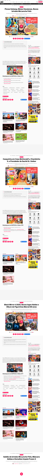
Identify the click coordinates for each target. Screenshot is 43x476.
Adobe (16, 385)
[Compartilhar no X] (19, 38)
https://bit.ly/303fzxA (7, 381)
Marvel (7, 388)
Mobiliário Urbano (11, 388)
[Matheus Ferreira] (8, 165)
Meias (9, 90)
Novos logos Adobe (21, 388)
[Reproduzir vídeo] (21, 26)
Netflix (16, 388)
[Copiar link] (13, 38)
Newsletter (5, 0)
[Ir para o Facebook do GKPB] (41, 0)
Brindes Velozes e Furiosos (6, 89)
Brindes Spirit (22, 87)
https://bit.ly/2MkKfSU (12, 379)
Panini (25, 388)
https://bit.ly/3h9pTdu (7, 228)
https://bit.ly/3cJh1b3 (20, 229)
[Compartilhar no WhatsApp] (15, 38)
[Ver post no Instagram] (30, 106)
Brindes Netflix (17, 87)
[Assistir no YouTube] (34, 60)
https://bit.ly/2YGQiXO (7, 81)
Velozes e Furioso (5, 93)
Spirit (19, 92)
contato (9, 0)
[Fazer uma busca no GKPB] (37, 2)
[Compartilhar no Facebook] (21, 38)
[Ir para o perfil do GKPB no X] (42, 0)
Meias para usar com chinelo (6, 92)
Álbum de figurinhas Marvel (22, 385)
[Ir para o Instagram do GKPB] (38, 0)
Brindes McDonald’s (5, 87)
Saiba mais (29, 54)
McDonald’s (21, 89)
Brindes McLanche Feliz (12, 87)
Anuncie (7, 0)
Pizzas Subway (15, 92)
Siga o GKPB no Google (27, 38)
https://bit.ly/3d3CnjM (7, 79)
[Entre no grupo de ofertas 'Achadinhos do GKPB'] (33, 119)
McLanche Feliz (5, 90)
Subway (23, 92)
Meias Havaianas (13, 90)
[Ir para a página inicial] (1, 2)
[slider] (20, 36)
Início (12, 5)
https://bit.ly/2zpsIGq (7, 231)
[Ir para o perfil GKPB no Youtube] (40, 0)
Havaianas (17, 89)
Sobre (0, 0)
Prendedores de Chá (5, 235)
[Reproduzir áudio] (9, 36)
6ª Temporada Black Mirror (6, 385)
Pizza (11, 92)
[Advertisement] (15, 55)
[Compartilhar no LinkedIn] (17, 38)
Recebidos (3, 0)
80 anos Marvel (12, 385)
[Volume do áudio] (31, 36)
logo (3, 388)
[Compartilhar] (22, 38)
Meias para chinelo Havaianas (20, 90)
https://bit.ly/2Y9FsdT (7, 83)
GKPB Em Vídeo (15, 5)
